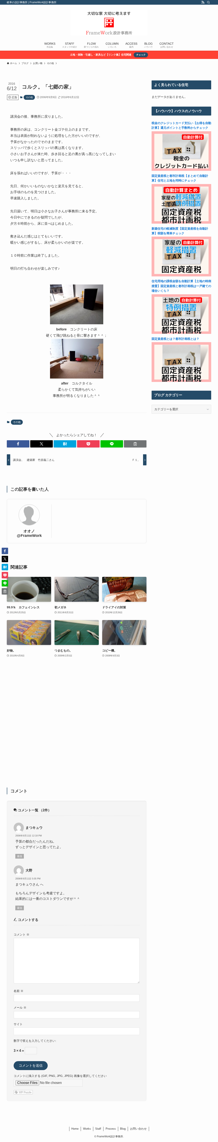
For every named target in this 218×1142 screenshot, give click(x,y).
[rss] (203, 2)
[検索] (208, 2)
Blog (123, 1128)
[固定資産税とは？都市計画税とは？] (181, 381)
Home (75, 1128)
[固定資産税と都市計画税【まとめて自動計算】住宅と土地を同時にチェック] (181, 222)
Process (111, 1128)
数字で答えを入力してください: (35, 1040)
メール (20, 1007)
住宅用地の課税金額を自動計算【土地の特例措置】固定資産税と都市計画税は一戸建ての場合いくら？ (181, 285)
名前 (18, 991)
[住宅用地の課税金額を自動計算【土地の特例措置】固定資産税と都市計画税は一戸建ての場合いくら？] (181, 332)
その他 (29, 97)
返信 (19, 856)
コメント (21, 934)
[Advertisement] (76, 725)
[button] (18, 443)
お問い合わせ (138, 1128)
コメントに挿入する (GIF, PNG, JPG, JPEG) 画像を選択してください (60, 1076)
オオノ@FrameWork (29, 533)
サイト (18, 1024)
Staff (98, 1128)
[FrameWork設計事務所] (109, 22)
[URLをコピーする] (135, 443)
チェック (141, 54)
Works (87, 1128)
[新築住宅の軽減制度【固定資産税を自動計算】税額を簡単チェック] (181, 275)
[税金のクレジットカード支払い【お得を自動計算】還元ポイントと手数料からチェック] (181, 170)
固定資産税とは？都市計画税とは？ (175, 338)
